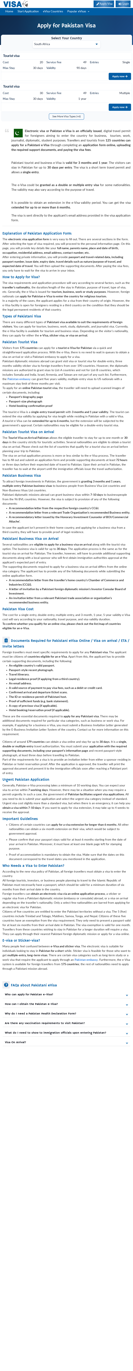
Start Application (28, 11)
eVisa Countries (53, 11)
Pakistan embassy (86, 959)
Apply (118, 76)
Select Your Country (66, 38)
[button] (66, 994)
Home (9, 11)
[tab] (66, 993)
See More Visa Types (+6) (66, 116)
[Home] (15, 4)
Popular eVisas (77, 11)
